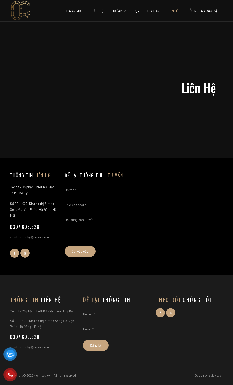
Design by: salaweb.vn (209, 375)
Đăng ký (95, 345)
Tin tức (153, 11)
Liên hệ (172, 11)
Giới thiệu (98, 11)
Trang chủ (73, 11)
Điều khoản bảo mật (202, 11)
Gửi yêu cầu (80, 251)
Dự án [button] (118, 11)
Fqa (136, 11)
